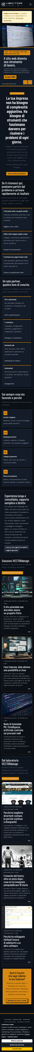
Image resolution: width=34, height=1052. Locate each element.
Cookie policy (13, 1036)
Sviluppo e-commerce (13, 338)
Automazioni (26, 1019)
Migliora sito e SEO (11, 227)
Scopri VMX (10, 77)
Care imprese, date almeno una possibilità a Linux (17, 668)
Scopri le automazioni (12, 250)
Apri (29, 631)
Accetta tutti (17, 1049)
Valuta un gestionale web (13, 272)
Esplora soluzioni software (12, 573)
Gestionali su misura (12, 361)
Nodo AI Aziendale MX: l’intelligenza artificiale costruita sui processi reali (13, 728)
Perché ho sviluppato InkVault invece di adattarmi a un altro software (14, 941)
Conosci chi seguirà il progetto (17, 547)
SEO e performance (12, 315)
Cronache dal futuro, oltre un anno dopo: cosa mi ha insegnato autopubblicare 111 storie (16, 880)
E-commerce (8, 1019)
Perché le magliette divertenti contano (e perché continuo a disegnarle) (13, 817)
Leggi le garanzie (12, 550)
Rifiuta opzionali (17, 1041)
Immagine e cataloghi (23, 1022)
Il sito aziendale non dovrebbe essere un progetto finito (14, 610)
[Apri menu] (30, 4)
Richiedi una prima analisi (17, 1000)
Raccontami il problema (17, 173)
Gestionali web (17, 1019)
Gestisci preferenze (17, 1045)
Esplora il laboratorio (10, 778)
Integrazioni (9, 384)
